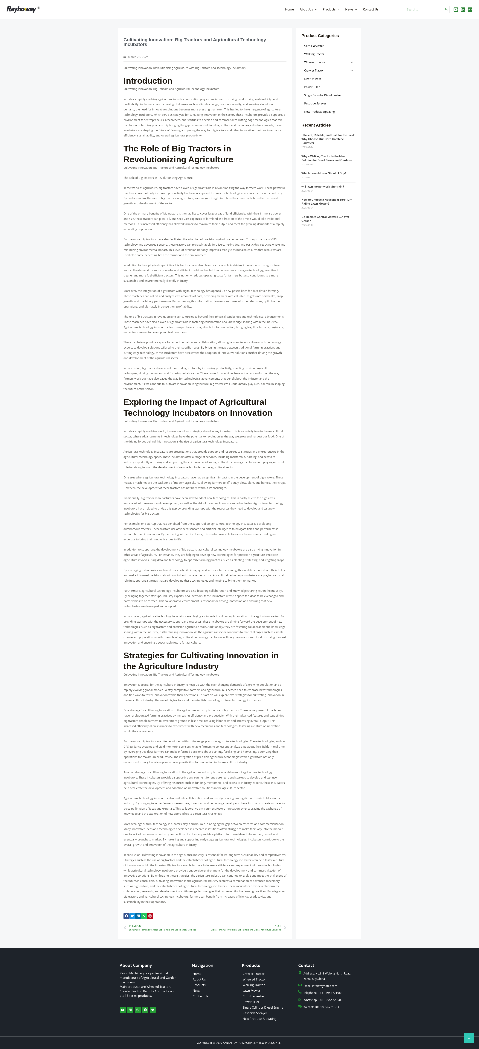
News (349, 9)
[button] (126, 916)
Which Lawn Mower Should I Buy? (324, 173)
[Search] (447, 9)
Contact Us (371, 9)
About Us (306, 9)
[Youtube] (455, 9)
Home (289, 9)
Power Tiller (251, 1002)
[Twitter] (462, 9)
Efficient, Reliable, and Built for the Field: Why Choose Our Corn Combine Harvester (328, 139)
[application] (315, 9)
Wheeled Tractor (254, 979)
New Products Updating (259, 1019)
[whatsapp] (470, 9)
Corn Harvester (253, 996)
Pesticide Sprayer (255, 1013)
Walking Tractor (254, 985)
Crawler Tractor (254, 974)
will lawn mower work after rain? (322, 186)
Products (329, 9)
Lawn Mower (251, 991)
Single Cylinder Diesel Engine (263, 1007)
